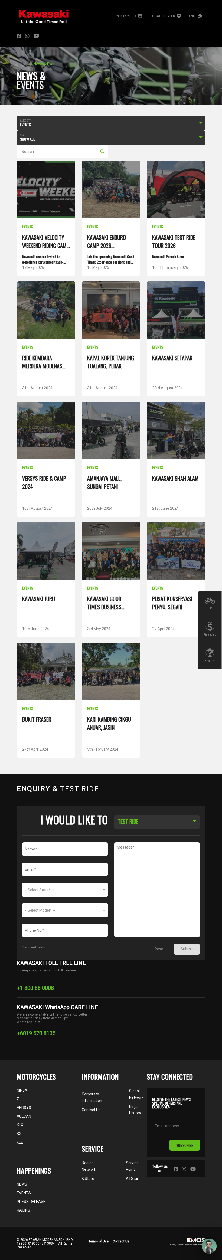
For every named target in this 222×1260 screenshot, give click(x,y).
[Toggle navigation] (197, 36)
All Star (132, 1178)
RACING (23, 1210)
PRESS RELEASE (31, 1201)
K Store (88, 1178)
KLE (20, 1142)
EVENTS (24, 1193)
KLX (20, 1125)
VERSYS (24, 1107)
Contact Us (121, 1241)
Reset (160, 949)
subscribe (184, 1145)
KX (19, 1133)
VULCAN (24, 1116)
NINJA (22, 1090)
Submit (187, 949)
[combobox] (157, 821)
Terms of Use (99, 1241)
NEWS (22, 1184)
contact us (91, 1110)
